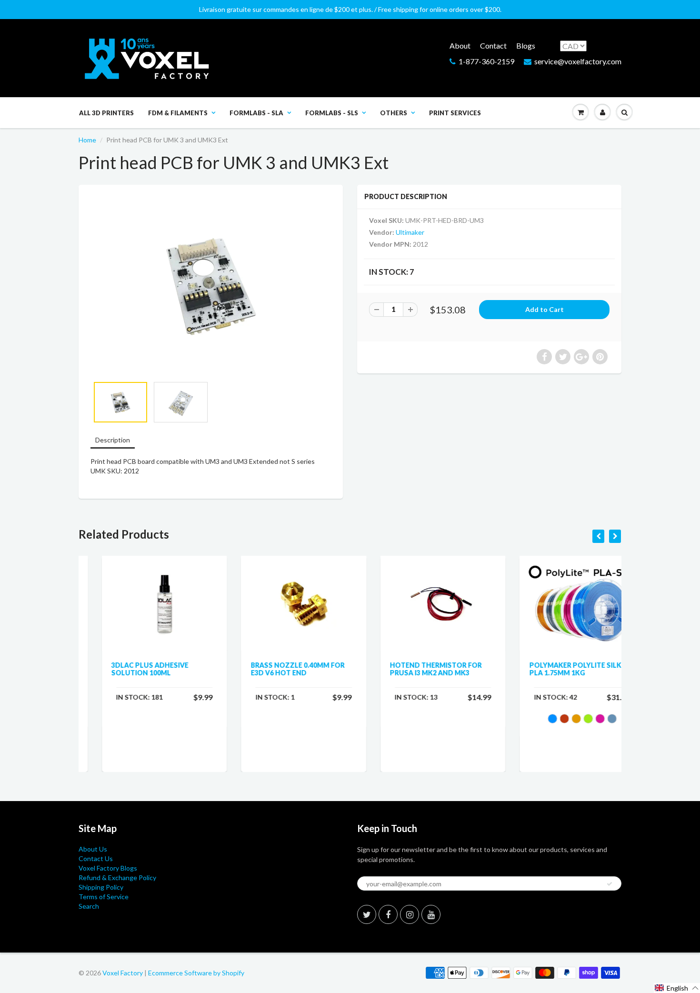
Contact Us (96, 858)
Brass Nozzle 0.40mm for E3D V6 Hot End (274, 669)
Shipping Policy (101, 887)
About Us (93, 849)
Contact (493, 45)
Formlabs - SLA (256, 113)
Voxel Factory (122, 973)
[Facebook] (388, 914)
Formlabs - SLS (331, 113)
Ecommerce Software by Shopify (196, 973)
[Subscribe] (609, 884)
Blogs (525, 45)
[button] (677, 988)
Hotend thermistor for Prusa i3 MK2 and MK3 (413, 669)
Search (89, 906)
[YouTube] (430, 914)
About (460, 45)
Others (393, 113)
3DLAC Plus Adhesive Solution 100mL (126, 669)
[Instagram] (409, 914)
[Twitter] (366, 914)
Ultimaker (410, 232)
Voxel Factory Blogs (108, 868)
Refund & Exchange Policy (117, 877)
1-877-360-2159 (486, 61)
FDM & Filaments (178, 113)
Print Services (455, 113)
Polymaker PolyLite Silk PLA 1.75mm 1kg (552, 669)
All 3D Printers (106, 113)
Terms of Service (104, 897)
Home (87, 140)
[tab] (112, 441)
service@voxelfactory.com (577, 61)
